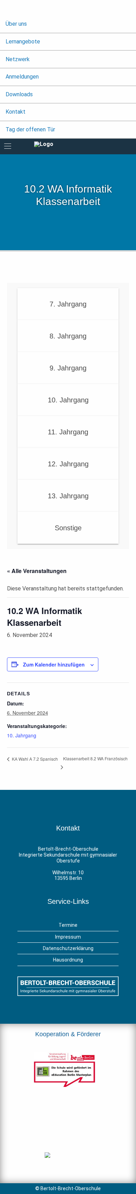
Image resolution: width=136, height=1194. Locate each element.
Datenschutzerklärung (68, 948)
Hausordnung (68, 960)
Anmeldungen (22, 76)
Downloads (19, 94)
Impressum (68, 937)
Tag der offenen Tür (30, 129)
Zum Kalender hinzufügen (54, 664)
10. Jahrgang (21, 735)
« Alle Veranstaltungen (37, 571)
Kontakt (15, 111)
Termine (68, 925)
